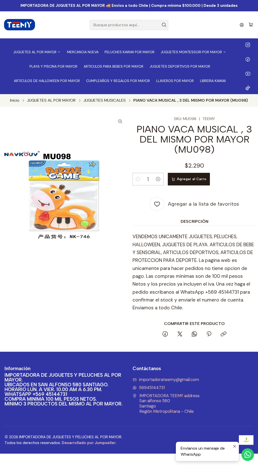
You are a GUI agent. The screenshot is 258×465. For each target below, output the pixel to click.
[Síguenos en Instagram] (247, 44)
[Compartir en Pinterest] (209, 334)
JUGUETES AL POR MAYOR (51, 100)
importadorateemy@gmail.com (169, 379)
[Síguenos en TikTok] (247, 87)
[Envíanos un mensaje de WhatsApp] (247, 454)
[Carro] (250, 24)
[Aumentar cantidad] (158, 179)
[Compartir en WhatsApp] (194, 334)
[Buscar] (164, 25)
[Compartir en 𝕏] (180, 334)
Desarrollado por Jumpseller (89, 442)
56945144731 (152, 387)
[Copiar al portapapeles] (223, 334)
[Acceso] (241, 25)
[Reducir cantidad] (138, 179)
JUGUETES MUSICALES (104, 100)
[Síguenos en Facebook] (247, 59)
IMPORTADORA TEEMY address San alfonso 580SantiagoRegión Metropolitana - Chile (169, 403)
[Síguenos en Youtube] (247, 73)
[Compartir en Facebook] (165, 334)
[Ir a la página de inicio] (20, 25)
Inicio (14, 100)
